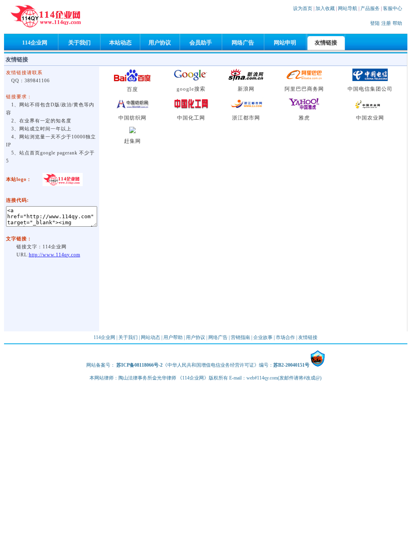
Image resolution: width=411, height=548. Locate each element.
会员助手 (200, 43)
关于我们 (79, 43)
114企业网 (34, 43)
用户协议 (160, 43)
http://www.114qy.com (54, 255)
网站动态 (150, 337)
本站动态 (120, 43)
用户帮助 (173, 337)
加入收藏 (325, 8)
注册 (386, 23)
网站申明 (285, 43)
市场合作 (285, 337)
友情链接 (307, 337)
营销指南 (240, 337)
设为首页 (302, 8)
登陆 (375, 23)
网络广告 (243, 43)
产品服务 (370, 8)
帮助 (397, 23)
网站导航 (347, 8)
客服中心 (392, 8)
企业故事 (263, 337)
